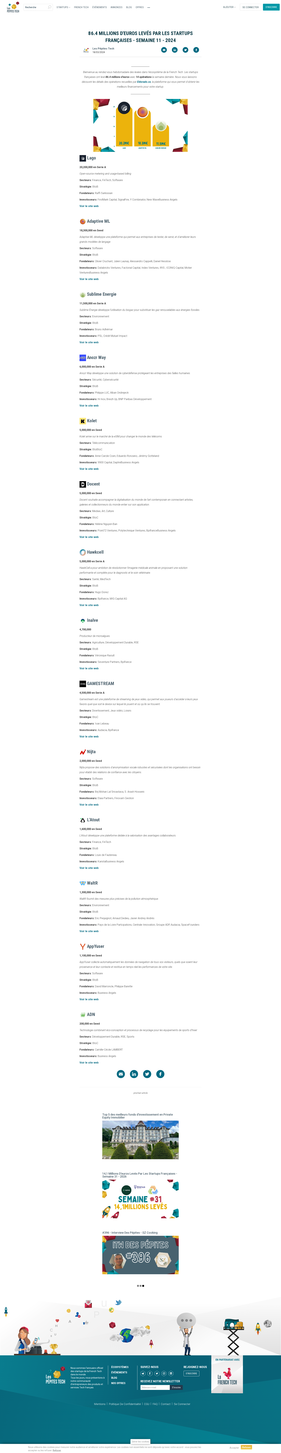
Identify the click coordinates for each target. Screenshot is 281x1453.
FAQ (155, 1404)
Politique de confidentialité (125, 1404)
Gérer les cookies (140, 1441)
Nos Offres (118, 1383)
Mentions (100, 1404)
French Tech (81, 7)
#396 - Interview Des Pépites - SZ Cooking (130, 1232)
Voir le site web (89, 206)
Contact (166, 1404)
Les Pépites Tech (13, 7)
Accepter (234, 1448)
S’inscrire (271, 7)
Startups (63, 7)
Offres (140, 7)
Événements (99, 7)
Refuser (57, 1450)
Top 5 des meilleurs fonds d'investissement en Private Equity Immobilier (137, 1116)
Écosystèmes (119, 1367)
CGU (146, 1404)
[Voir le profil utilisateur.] (86, 50)
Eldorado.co (144, 81)
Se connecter (250, 7)
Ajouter (228, 7)
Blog (129, 7)
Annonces (116, 7)
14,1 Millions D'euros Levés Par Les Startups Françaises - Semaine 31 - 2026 (139, 1175)
